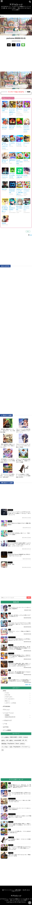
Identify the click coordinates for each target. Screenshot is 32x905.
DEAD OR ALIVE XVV (10, 717)
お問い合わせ (27, 890)
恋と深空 (25, 175)
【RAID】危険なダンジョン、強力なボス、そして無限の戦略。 (7, 431)
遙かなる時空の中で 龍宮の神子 (19, 208)
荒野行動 (4, 223)
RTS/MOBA (10, 510)
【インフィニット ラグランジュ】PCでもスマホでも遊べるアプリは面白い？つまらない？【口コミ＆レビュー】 (19, 513)
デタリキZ (10, 531)
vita (2, 750)
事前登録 (4, 743)
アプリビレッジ (16, 4)
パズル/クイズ (11, 653)
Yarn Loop (18, 125)
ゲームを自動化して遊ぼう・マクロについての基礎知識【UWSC (23, 476)
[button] (9, 44)
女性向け (22, 743)
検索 (29, 597)
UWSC (20, 737)
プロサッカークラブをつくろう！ (26, 208)
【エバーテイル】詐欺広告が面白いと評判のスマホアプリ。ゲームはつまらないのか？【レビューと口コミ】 (19, 794)
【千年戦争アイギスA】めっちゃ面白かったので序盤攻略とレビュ (7, 461)
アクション (6, 709)
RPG (9, 605)
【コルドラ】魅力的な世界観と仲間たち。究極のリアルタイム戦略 (23, 461)
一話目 (10, 746)
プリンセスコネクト (10, 698)
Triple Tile (26, 160)
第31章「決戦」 (11, 564)
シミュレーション (11, 541)
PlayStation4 (11, 743)
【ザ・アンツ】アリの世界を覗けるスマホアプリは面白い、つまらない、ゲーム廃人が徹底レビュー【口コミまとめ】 (19, 848)
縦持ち (3, 740)
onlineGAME (17, 740)
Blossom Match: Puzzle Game (19, 161)
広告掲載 (19, 890)
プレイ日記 (5, 746)
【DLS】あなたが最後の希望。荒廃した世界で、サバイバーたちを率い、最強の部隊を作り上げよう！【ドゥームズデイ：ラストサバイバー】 (19, 665)
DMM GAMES (13, 737)
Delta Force (4, 189)
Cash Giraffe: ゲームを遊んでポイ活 (12, 175)
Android (25, 737)
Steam (17, 743)
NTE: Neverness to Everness (12, 208)
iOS (7, 740)
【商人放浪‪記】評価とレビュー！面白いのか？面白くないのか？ (7, 446)
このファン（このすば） (11, 702)
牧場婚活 (10, 521)
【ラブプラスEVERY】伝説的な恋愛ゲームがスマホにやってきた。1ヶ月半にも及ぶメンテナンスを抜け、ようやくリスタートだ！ (19, 544)
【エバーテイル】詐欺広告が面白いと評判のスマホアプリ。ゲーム (23, 431)
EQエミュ (10, 552)
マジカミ (7, 692)
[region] (16, 59)
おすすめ (5, 727)
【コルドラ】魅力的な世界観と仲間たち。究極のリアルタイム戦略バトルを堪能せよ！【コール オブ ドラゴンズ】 (19, 825)
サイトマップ (17, 891)
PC (26, 740)
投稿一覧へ (28, 684)
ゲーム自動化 (7, 730)
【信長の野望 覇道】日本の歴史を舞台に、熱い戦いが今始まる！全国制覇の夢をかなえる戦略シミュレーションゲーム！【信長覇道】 (19, 648)
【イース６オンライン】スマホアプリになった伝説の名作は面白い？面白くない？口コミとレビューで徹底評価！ (19, 624)
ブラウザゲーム (25, 746)
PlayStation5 (16, 746)
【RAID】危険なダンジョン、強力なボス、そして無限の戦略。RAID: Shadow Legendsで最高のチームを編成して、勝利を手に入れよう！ (19, 786)
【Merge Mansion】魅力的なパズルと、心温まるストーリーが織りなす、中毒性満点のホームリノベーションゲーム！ (19, 656)
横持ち (11, 740)
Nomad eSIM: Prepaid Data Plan (12, 190)
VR (23, 740)
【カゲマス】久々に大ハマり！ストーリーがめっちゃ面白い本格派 (23, 446)
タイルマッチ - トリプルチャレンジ (27, 190)
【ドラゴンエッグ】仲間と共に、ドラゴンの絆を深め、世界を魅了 (7, 476)
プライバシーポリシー (8, 890)
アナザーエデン (8, 696)
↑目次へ (28, 231)
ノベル (5, 723)
